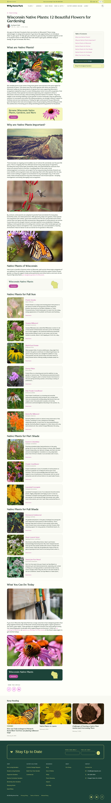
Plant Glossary (50, 778)
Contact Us (88, 767)
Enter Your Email (70, 750)
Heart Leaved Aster (33, 537)
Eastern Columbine (32, 442)
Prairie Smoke (31, 300)
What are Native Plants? (82, 37)
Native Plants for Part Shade (83, 49)
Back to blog (13, 13)
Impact (48, 781)
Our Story (68, 767)
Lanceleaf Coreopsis (33, 487)
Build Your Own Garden (33, 771)
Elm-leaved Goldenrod (33, 515)
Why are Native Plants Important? (85, 40)
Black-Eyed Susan (32, 345)
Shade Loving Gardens (13, 771)
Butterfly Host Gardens (14, 781)
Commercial (30, 774)
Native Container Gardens (14, 778)
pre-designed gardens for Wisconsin (33, 275)
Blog (47, 767)
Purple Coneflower (32, 464)
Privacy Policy (24, 795)
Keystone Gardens (12, 774)
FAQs (47, 774)
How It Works (50, 771)
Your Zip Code (85, 750)
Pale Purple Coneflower (34, 391)
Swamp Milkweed (32, 323)
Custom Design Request (33, 767)
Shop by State (11, 785)
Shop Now (13, 117)
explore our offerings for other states (33, 630)
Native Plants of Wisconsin (83, 43)
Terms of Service (34, 795)
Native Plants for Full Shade (83, 52)
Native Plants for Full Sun (82, 46)
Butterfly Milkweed (32, 414)
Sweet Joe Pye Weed (33, 559)
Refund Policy (44, 795)
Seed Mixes (10, 789)
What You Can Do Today (82, 55)
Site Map (48, 785)
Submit (98, 753)
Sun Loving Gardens (12, 767)
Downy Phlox (30, 368)
